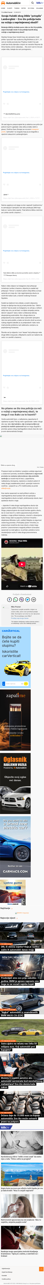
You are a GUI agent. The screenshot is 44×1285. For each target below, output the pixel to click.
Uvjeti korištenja (7, 1272)
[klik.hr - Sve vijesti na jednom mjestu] (39, 3)
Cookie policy (6, 1279)
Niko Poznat (8, 12)
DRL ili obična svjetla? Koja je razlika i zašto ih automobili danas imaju (20, 948)
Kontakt (4, 1275)
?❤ (4, 397)
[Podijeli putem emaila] (33, 599)
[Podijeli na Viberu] (21, 599)
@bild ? (5, 194)
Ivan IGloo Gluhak (9, 1009)
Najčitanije (5, 908)
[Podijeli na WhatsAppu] (15, 599)
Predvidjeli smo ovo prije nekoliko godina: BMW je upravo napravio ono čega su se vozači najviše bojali (20, 981)
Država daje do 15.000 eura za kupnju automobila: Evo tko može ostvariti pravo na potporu (20, 1118)
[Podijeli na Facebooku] (9, 599)
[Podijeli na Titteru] (27, 599)
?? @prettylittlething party (11, 114)
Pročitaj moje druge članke (19, 618)
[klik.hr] (5, 1127)
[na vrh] (41, 1269)
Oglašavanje (6, 1268)
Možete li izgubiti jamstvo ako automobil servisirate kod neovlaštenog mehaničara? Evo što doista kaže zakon (21, 1083)
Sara (12, 117)
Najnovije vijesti (7, 918)
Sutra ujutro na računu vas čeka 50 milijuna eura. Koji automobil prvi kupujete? (19, 1046)
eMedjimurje (5, 488)
